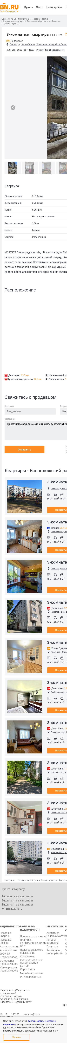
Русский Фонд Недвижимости (50, 50)
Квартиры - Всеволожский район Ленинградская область (36, 880)
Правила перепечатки (33, 936)
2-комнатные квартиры (17, 900)
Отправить (24, 449)
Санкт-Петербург (7, 11)
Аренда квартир (9, 946)
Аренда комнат (9, 950)
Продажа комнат (5, 941)
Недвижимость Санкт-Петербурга (14, 19)
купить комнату (12, 908)
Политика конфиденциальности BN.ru (33, 943)
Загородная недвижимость (9, 962)
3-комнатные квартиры (13, 21)
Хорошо (16, 1037)
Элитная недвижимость (9, 955)
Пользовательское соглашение (31, 951)
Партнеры (52, 946)
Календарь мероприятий (55, 952)
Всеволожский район (36, 21)
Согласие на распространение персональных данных (31, 961)
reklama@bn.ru (32, 1014)
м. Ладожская (55, 21)
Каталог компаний (53, 941)
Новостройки (54, 7)
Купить (28, 7)
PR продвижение (30, 976)
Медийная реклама (31, 973)
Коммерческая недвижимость (9, 969)
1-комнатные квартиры (17, 896)
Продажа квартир (40, 19)
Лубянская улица (11, 23)
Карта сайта (27, 969)
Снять (39, 7)
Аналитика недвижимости (56, 934)
